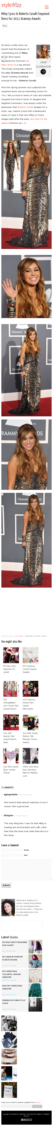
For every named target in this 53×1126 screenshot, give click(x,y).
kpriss (21, 636)
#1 (2, 794)
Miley (4, 95)
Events (44, 636)
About (39, 1114)
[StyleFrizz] (11, 8)
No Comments (11, 951)
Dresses (37, 636)
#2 (2, 815)
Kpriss (37, 1102)
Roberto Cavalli (25, 107)
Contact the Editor (27, 1114)
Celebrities (29, 636)
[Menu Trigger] (46, 7)
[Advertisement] (26, 36)
